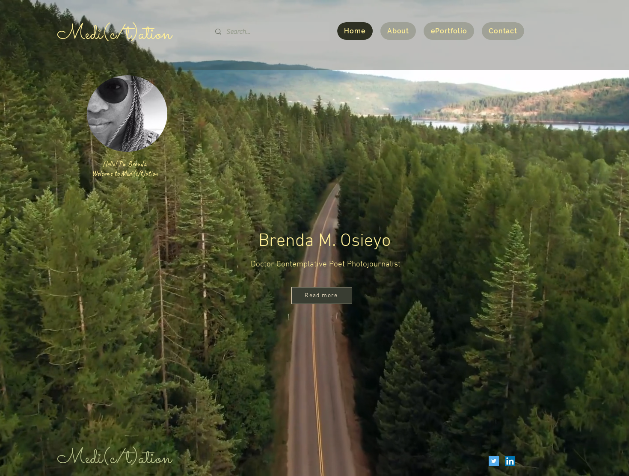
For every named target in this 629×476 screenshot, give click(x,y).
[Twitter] (494, 461)
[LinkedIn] (510, 461)
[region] (126, 132)
